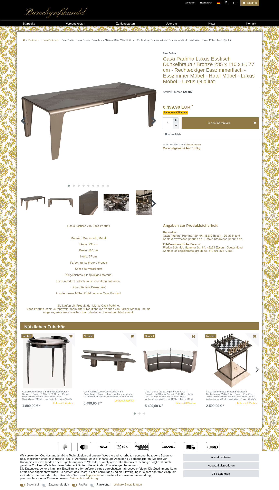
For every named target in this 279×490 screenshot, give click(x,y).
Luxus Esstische (50, 40)
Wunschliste (174, 134)
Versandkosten (75, 23)
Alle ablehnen (221, 473)
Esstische (33, 40)
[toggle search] (226, 2)
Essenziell (33, 484)
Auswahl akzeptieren (221, 465)
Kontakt (251, 23)
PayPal (82, 484)
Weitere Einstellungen (128, 484)
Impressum (93, 475)
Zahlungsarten (125, 23)
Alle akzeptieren (221, 457)
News (211, 23)
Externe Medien (59, 484)
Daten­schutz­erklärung (83, 478)
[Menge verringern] (176, 126)
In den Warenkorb (219, 123)
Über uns (171, 23)
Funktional (103, 484)
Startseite (29, 23)
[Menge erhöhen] (176, 120)
